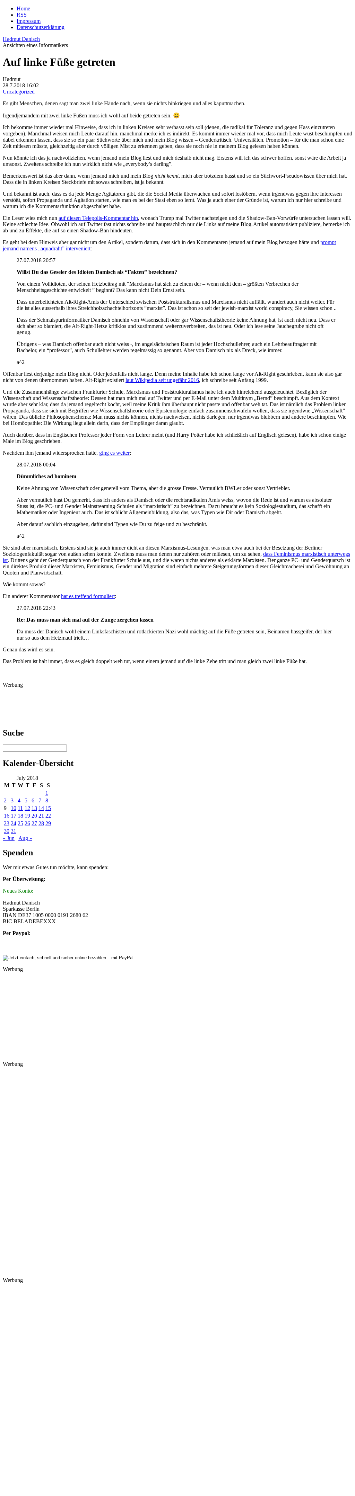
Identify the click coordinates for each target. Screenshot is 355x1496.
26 (27, 823)
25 (20, 823)
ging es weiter (114, 453)
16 (6, 816)
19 (27, 816)
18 (20, 816)
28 (41, 823)
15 (48, 808)
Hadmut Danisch (21, 39)
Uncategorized (19, 92)
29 (48, 823)
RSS (22, 15)
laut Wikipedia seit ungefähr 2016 (162, 380)
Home (23, 8)
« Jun (9, 838)
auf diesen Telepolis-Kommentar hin (98, 218)
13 (34, 808)
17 (13, 816)
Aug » (25, 838)
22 (48, 816)
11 (20, 808)
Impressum (29, 21)
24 (13, 823)
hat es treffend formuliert (88, 596)
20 (34, 816)
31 (13, 831)
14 (41, 808)
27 (34, 823)
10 (13, 808)
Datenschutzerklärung (40, 27)
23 (6, 823)
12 (27, 808)
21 (41, 816)
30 (6, 831)
